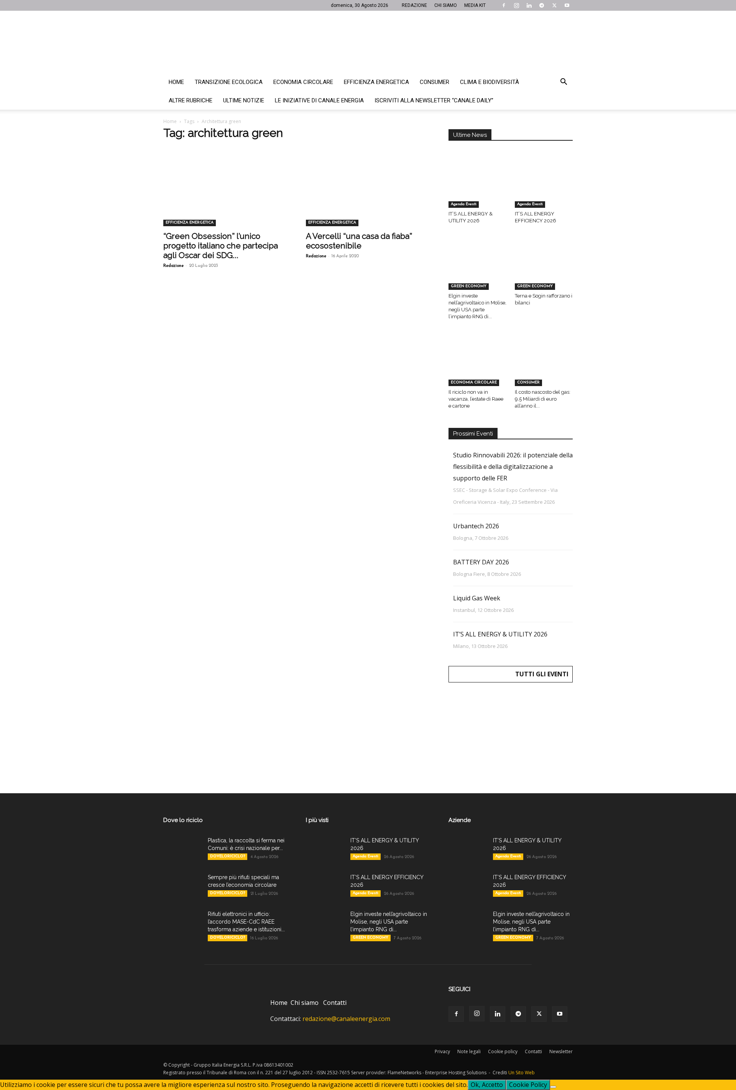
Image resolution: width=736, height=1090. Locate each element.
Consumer (434, 82)
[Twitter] (554, 5)
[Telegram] (541, 5)
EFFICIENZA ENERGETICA (190, 222)
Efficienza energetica (376, 82)
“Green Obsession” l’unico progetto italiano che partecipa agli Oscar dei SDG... (220, 245)
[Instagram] (516, 5)
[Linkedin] (529, 5)
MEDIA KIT (475, 5)
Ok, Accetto (487, 1084)
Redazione (173, 266)
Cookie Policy (528, 1084)
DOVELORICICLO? (227, 856)
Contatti (335, 1002)
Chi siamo (305, 1002)
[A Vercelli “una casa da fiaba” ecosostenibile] (368, 195)
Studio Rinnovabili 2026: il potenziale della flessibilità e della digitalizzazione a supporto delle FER (513, 466)
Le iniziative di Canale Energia (319, 100)
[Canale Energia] (368, 42)
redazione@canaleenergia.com (346, 1018)
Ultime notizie (243, 100)
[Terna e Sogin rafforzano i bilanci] (544, 270)
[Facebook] (503, 5)
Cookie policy (503, 1051)
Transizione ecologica (229, 82)
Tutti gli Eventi (541, 674)
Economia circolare (303, 82)
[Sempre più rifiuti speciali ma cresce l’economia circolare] (182, 886)
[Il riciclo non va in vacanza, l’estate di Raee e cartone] (478, 366)
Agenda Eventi (463, 204)
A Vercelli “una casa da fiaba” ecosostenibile (359, 240)
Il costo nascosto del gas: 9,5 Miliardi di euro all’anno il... (542, 399)
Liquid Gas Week (476, 598)
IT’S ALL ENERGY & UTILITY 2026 (500, 634)
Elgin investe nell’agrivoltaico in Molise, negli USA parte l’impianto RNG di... (388, 921)
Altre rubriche (190, 100)
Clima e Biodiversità (489, 82)
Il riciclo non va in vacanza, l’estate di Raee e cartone (476, 399)
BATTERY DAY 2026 (481, 562)
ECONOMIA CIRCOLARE (474, 382)
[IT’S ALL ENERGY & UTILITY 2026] (478, 188)
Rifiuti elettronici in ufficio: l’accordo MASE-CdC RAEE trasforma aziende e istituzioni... (246, 921)
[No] (553, 1087)
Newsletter (561, 1051)
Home (176, 82)
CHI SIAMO (445, 5)
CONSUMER (528, 382)
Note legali (469, 1051)
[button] (563, 82)
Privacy (442, 1051)
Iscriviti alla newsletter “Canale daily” (434, 100)
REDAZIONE (414, 5)
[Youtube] (567, 5)
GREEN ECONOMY (468, 286)
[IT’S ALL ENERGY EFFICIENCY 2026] (544, 188)
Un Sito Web (521, 1072)
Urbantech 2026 (476, 526)
